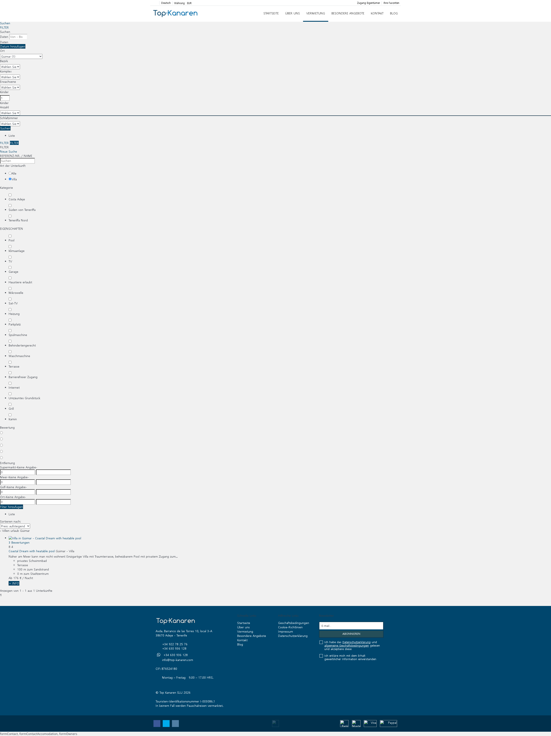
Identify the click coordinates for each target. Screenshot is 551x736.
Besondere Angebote (347, 13)
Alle (13, 173)
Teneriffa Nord (18, 220)
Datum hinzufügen (12, 46)
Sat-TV (13, 303)
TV (10, 261)
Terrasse (14, 366)
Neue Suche (8, 151)
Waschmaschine (19, 356)
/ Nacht (27, 578)
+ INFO (14, 583)
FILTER (4, 27)
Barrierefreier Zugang (23, 377)
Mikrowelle (16, 293)
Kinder (4, 92)
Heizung (14, 314)
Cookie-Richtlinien (290, 627)
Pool (11, 240)
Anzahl (4, 107)
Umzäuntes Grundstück (24, 398)
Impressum (285, 631)
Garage (13, 272)
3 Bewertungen (19, 542)
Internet (14, 387)
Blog (394, 13)
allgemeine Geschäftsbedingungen (346, 645)
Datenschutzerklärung (293, 636)
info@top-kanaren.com (177, 660)
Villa (14, 179)
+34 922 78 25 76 (174, 644)
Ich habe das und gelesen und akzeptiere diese (352, 646)
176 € (17, 578)
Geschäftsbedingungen (293, 623)
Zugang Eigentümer (368, 3)
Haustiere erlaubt (20, 282)
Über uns (292, 13)
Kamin (13, 419)
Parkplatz (15, 324)
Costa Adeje (17, 199)
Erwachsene (8, 82)
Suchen (5, 23)
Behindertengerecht (22, 345)
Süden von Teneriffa (22, 210)
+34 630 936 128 (174, 648)
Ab (10, 578)
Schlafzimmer (9, 118)
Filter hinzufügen (11, 507)
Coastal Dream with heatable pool (32, 551)
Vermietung (315, 13)
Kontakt (377, 13)
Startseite (271, 13)
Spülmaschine (18, 335)
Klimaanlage (17, 251)
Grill (11, 408)
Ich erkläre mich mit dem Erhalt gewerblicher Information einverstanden (350, 657)
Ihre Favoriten (391, 3)
